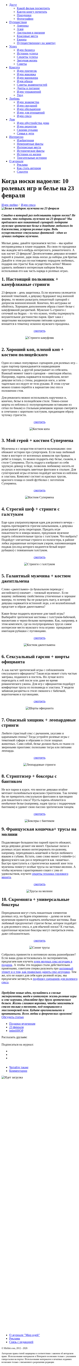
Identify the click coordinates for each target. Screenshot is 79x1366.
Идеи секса (24, 116)
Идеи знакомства (28, 102)
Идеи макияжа (26, 74)
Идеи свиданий (27, 105)
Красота (14, 67)
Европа (21, 39)
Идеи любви (10, 204)
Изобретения (25, 140)
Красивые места (27, 36)
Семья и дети (25, 133)
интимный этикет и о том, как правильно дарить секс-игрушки (37, 970)
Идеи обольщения (28, 109)
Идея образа (25, 81)
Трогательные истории (32, 157)
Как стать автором (29, 168)
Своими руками (27, 130)
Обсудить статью (13, 1017)
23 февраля (16, 1027)
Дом (12, 119)
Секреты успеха (27, 57)
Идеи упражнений (29, 91)
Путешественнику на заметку (36, 43)
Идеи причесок (27, 70)
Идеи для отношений (31, 112)
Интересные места (29, 147)
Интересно (16, 136)
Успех (13, 46)
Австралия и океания (31, 32)
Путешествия (18, 22)
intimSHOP (16, 1030)
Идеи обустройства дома (33, 123)
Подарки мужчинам (22, 1023)
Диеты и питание (28, 88)
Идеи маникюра (27, 77)
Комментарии (18, 1070)
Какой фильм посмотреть (33, 8)
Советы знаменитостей (32, 84)
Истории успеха (27, 53)
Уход (20, 95)
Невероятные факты (30, 143)
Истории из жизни (29, 154)
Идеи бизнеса (26, 50)
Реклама (22, 164)
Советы (22, 63)
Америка (23, 25)
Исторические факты (30, 150)
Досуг (13, 4)
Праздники (24, 15)
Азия (20, 29)
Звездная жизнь (27, 60)
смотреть (39, 330)
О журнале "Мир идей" (24, 1335)
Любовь (14, 98)
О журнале (16, 161)
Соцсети (22, 171)
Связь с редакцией (21, 1342)
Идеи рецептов (27, 126)
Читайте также (18, 1067)
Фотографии (25, 18)
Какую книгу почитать (32, 11)
